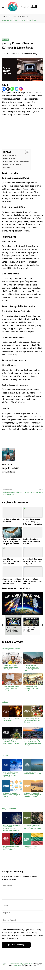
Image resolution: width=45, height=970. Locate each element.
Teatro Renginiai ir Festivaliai (16, 161)
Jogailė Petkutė (13, 54)
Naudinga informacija (11, 649)
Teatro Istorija (10, 155)
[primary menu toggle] (3, 7)
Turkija (5, 755)
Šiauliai (5, 39)
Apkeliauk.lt (17, 966)
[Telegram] (16, 89)
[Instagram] (21, 89)
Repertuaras (9, 158)
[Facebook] (4, 89)
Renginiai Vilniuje (9, 808)
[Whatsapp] (12, 89)
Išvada (7, 167)
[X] (8, 89)
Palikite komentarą (29, 54)
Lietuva (5, 702)
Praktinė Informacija (12, 164)
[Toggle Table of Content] (26, 152)
